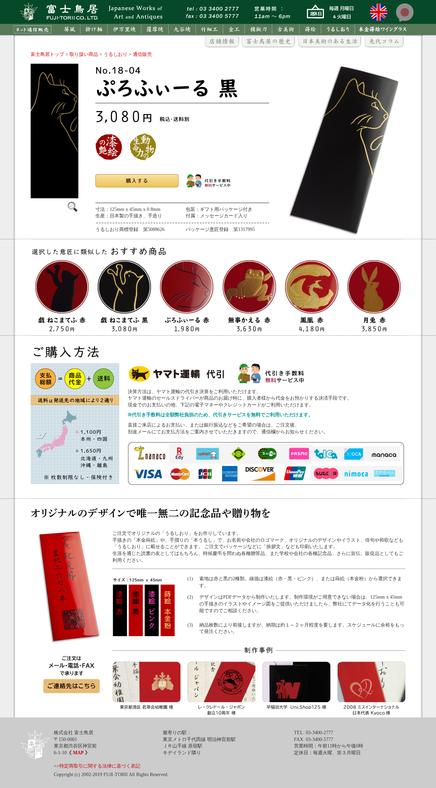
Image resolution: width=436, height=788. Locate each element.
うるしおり (115, 54)
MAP (78, 752)
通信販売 (142, 54)
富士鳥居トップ (47, 54)
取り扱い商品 (83, 54)
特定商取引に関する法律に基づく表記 (99, 766)
